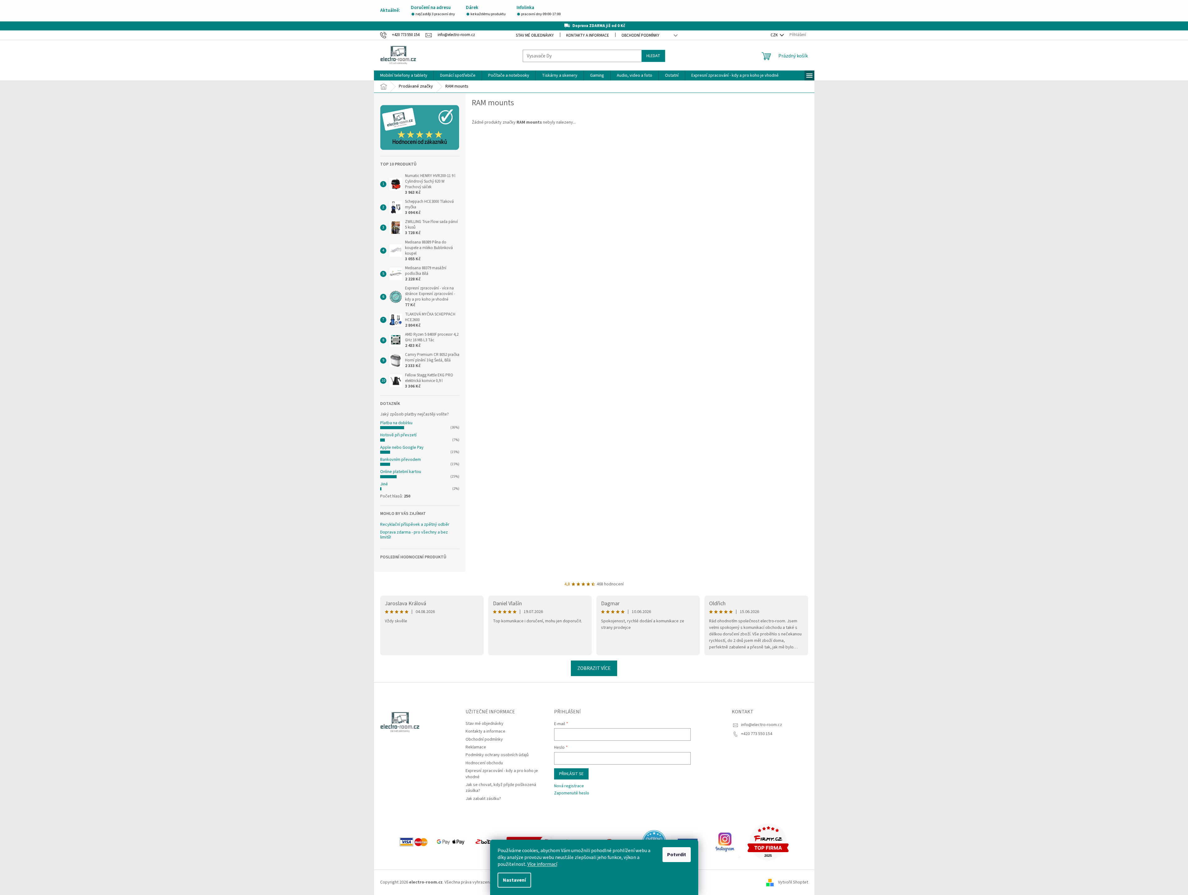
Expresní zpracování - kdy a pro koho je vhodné (502, 774)
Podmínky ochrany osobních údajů (497, 755)
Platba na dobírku (396, 423)
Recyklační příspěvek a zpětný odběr (414, 524)
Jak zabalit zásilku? (483, 799)
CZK (775, 35)
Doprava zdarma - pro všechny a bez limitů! (414, 535)
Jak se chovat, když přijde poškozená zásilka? (501, 788)
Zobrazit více (594, 668)
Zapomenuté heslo (571, 793)
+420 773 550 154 (756, 734)
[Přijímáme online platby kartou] (414, 841)
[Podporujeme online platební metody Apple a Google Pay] (451, 841)
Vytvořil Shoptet (793, 882)
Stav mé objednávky (535, 35)
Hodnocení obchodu (484, 763)
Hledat (653, 56)
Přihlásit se (571, 774)
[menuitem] (404, 75)
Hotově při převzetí (398, 435)
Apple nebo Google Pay (402, 447)
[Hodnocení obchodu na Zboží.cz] (486, 841)
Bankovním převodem (400, 460)
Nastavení (514, 880)
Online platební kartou (400, 472)
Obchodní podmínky (640, 35)
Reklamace (476, 747)
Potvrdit (676, 854)
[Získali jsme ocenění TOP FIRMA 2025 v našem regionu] (768, 841)
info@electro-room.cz (761, 725)
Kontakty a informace (587, 35)
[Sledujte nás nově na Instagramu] (724, 841)
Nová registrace (569, 786)
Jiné (384, 484)
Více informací (542, 864)
